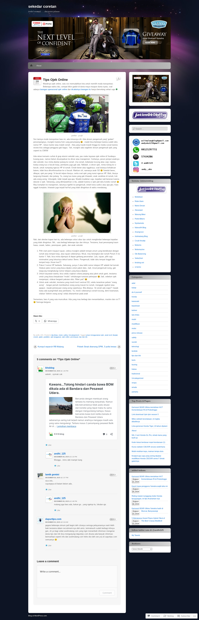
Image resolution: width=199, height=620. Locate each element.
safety (66, 335)
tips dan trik (83, 337)
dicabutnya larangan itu (81, 89)
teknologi (135, 347)
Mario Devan (140, 206)
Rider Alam (139, 201)
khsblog (49, 368)
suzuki (134, 342)
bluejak (115, 335)
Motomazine (140, 249)
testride (135, 351)
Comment (107, 593)
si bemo (138, 267)
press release (137, 333)
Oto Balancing (140, 254)
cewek (35, 337)
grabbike (47, 337)
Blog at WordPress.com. (37, 616)
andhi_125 (60, 453)
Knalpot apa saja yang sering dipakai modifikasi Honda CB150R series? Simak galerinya (148, 458)
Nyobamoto (139, 223)
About (38, 66)
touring (134, 365)
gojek (41, 337)
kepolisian (136, 306)
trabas (134, 369)
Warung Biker (140, 214)
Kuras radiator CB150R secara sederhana (148, 447)
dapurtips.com (53, 519)
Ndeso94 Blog (140, 228)
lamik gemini (52, 474)
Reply (113, 368)
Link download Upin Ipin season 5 (145, 414)
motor (61, 335)
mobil (134, 319)
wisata (134, 387)
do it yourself (137, 292)
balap (134, 288)
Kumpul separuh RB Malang (51, 346)
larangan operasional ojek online (53, 89)
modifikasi (136, 324)
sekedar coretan (42, 6)
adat (133, 283)
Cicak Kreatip (140, 241)
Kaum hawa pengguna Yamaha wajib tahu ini (150, 486)
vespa (134, 383)
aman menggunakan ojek (95, 335)
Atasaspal (139, 210)
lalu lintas (54, 335)
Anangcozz (139, 232)
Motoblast (138, 197)
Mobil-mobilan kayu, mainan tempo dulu (147, 451)
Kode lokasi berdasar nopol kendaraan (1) (148, 442)
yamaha (135, 392)
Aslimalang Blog (141, 236)
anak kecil (108, 335)
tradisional (136, 374)
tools (133, 360)
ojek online (65, 337)
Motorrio (138, 245)
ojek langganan (56, 337)
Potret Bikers (140, 219)
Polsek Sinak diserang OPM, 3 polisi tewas (96, 346)
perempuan (74, 337)
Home (31, 65)
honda (134, 297)
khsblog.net (139, 263)
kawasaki (135, 301)
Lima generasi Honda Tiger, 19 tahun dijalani (149, 426)
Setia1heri (139, 258)
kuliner (134, 310)
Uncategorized (74, 335)
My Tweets (136, 535)
